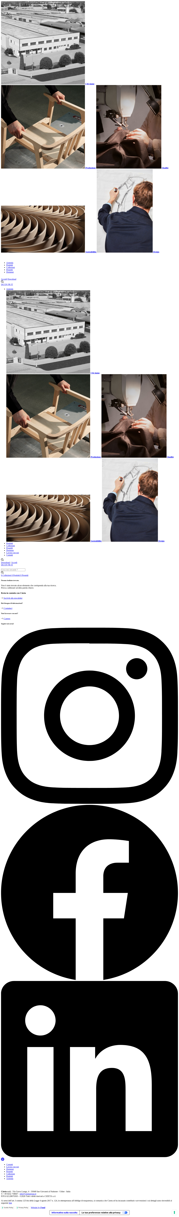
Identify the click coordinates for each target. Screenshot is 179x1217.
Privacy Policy (23, 1208)
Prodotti (9, 265)
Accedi (4, 279)
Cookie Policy (8, 1208)
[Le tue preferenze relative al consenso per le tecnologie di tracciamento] (174, 1212)
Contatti (9, 555)
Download (11, 279)
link (10, 1203)
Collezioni (10, 267)
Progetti (9, 270)
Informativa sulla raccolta (64, 1212)
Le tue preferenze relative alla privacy (101, 1212)
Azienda (9, 263)
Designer (10, 272)
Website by (38, 1207)
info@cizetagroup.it (28, 1194)
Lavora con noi (12, 553)
